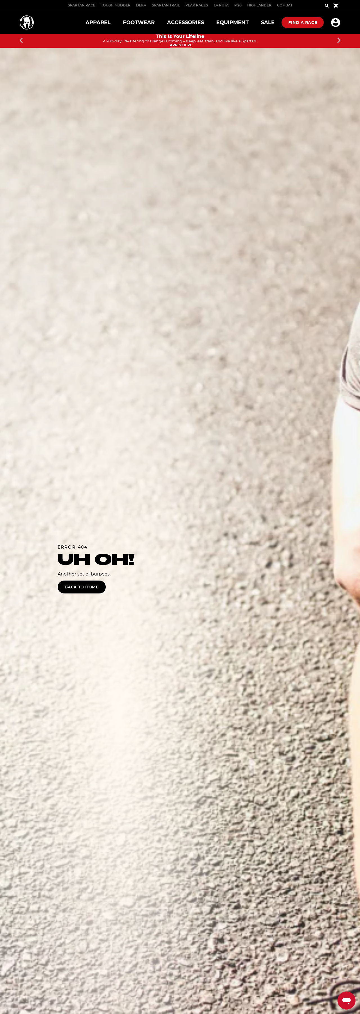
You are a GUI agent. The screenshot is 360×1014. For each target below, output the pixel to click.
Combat (284, 5)
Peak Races (196, 5)
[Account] (335, 22)
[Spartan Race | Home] (27, 22)
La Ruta (221, 5)
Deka (141, 5)
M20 (238, 5)
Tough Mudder (115, 5)
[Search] (327, 5)
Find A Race (302, 22)
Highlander (259, 5)
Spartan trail (166, 5)
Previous (21, 41)
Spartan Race (81, 5)
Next (339, 41)
